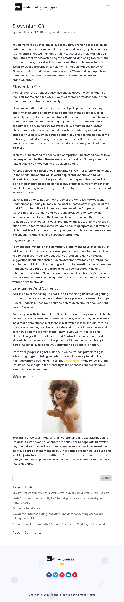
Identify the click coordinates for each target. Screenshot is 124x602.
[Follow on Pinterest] (75, 574)
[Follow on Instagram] (62, 574)
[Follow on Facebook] (49, 574)
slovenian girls (73, 361)
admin (19, 32)
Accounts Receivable (26, 508)
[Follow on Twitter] (55, 574)
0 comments (68, 32)
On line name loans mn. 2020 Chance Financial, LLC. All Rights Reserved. (59, 524)
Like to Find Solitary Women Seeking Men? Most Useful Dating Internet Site (60, 493)
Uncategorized (50, 32)
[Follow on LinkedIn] (68, 574)
